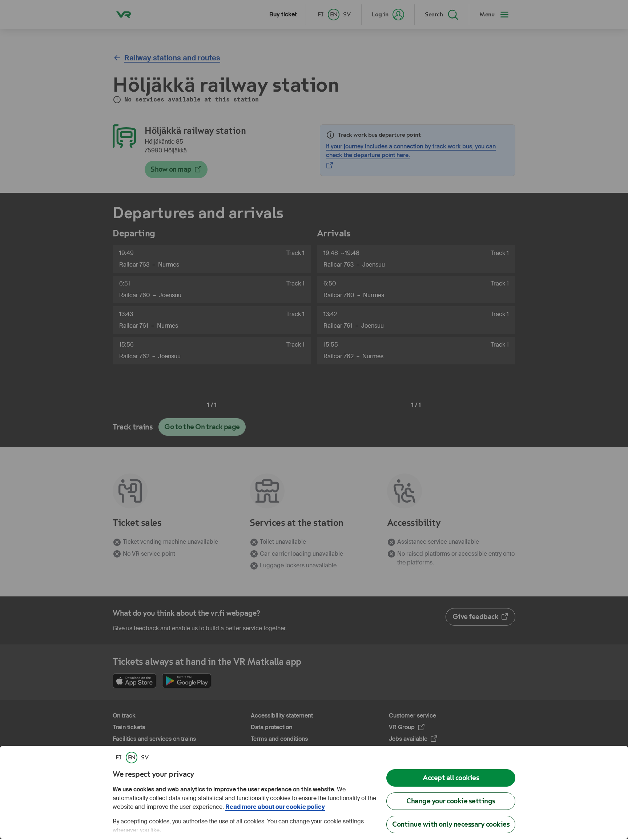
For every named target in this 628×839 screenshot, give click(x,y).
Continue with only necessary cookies (451, 824)
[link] (118, 757)
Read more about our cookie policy (275, 807)
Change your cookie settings (450, 801)
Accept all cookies (451, 778)
